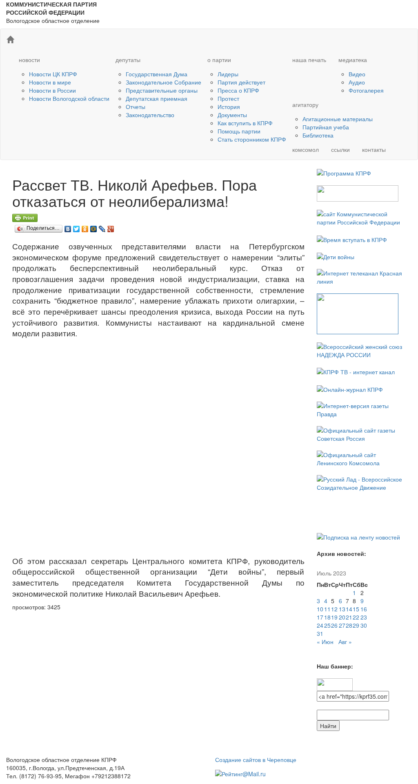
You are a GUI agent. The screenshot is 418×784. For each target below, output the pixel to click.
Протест (228, 98)
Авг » (345, 641)
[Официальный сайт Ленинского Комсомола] (361, 457)
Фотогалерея (366, 90)
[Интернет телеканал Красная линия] (361, 276)
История (229, 106)
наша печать (309, 60)
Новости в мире (50, 82)
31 (320, 633)
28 (349, 625)
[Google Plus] (111, 227)
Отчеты (135, 106)
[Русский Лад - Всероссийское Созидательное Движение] (361, 482)
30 (363, 625)
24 (320, 625)
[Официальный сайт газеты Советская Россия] (361, 433)
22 (356, 617)
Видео (357, 74)
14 (349, 609)
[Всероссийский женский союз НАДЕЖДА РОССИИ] (361, 350)
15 (356, 609)
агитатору (305, 104)
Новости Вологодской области (69, 98)
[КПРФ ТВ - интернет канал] (356, 371)
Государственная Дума (156, 74)
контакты (374, 149)
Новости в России (52, 90)
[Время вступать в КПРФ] (352, 238)
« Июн (325, 641)
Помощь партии (239, 131)
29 (356, 625)
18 (327, 617)
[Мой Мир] (93, 227)
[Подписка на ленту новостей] (358, 536)
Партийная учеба (325, 127)
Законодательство (150, 115)
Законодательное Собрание (163, 82)
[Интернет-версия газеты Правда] (361, 408)
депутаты (128, 60)
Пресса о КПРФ (238, 90)
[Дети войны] (335, 256)
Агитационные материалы (337, 119)
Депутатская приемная (156, 98)
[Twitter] (76, 227)
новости (29, 60)
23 (363, 617)
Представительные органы (162, 90)
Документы (232, 115)
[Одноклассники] (85, 227)
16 (363, 609)
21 (349, 617)
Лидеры (228, 74)
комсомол (305, 149)
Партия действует (241, 82)
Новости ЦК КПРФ (53, 74)
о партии (219, 60)
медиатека (352, 60)
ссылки (340, 149)
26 (334, 625)
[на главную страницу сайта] (10, 39)
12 (334, 609)
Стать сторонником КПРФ (252, 139)
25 (327, 625)
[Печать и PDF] (25, 217)
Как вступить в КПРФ (245, 123)
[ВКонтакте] (68, 227)
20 (342, 617)
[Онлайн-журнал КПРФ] (350, 388)
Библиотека (318, 135)
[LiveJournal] (102, 227)
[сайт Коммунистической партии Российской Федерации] (361, 217)
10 (320, 609)
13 (342, 609)
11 (327, 609)
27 (342, 625)
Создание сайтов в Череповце (255, 759)
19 (334, 617)
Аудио (357, 82)
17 (320, 617)
